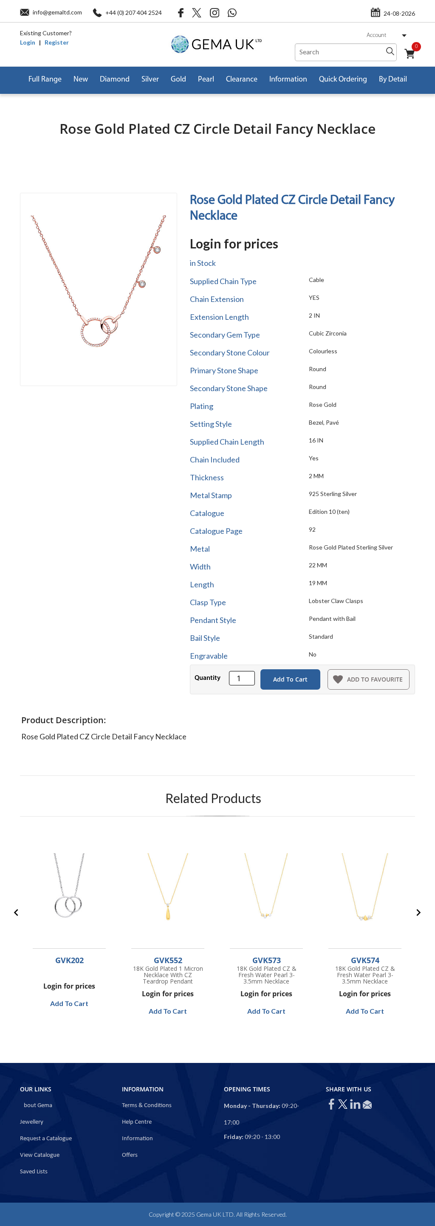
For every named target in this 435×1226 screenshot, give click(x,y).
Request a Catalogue (46, 1139)
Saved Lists (34, 1172)
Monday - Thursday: (252, 1105)
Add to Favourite (375, 679)
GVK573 (266, 960)
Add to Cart (290, 679)
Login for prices (234, 243)
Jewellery (31, 1122)
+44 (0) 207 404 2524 (133, 12)
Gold (178, 80)
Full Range (45, 80)
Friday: (233, 1136)
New (80, 80)
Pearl (206, 80)
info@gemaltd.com (57, 12)
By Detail (393, 80)
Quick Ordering (343, 80)
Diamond (115, 80)
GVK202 (69, 960)
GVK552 (168, 960)
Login (27, 42)
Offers (130, 1155)
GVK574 (365, 960)
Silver (150, 80)
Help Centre (137, 1122)
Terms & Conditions (147, 1105)
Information (288, 80)
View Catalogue (39, 1155)
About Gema (36, 1105)
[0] (413, 58)
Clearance (241, 80)
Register (57, 42)
